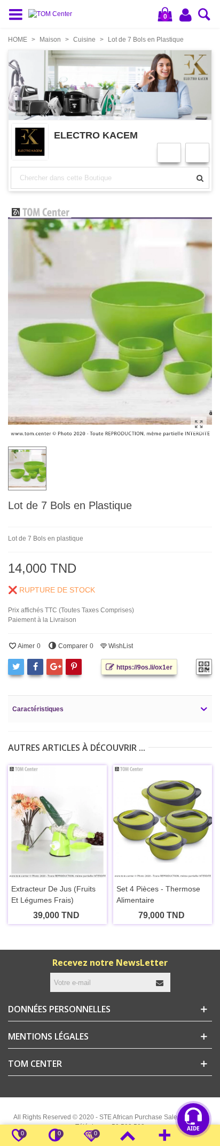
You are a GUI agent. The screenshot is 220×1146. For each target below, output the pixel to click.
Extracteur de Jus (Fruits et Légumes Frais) (53, 894)
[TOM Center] (52, 14)
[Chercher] (204, 17)
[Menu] (18, 14)
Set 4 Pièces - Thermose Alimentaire (158, 894)
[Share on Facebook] (35, 667)
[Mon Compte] (186, 14)
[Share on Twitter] (16, 667)
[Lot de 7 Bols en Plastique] (199, 425)
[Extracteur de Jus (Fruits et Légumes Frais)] (57, 821)
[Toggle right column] (164, 1135)
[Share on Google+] (54, 667)
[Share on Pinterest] (74, 667)
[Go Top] (127, 1135)
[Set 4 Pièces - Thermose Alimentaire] (162, 821)
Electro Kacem (96, 135)
